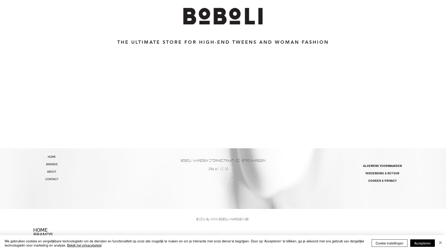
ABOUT (51, 172)
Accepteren (422, 243)
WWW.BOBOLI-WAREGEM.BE (229, 219)
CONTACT (52, 179)
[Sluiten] (440, 243)
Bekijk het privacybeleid (84, 245)
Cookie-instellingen (389, 243)
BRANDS (52, 164)
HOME (52, 157)
